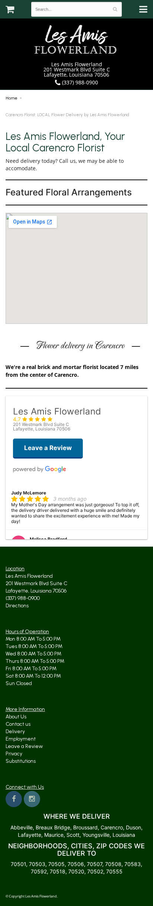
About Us (16, 717)
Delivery (15, 731)
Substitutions (21, 761)
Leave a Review (24, 746)
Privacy (14, 754)
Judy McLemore (28, 493)
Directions (17, 606)
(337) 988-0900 (79, 82)
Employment (21, 739)
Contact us (18, 724)
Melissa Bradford (48, 539)
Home (11, 98)
